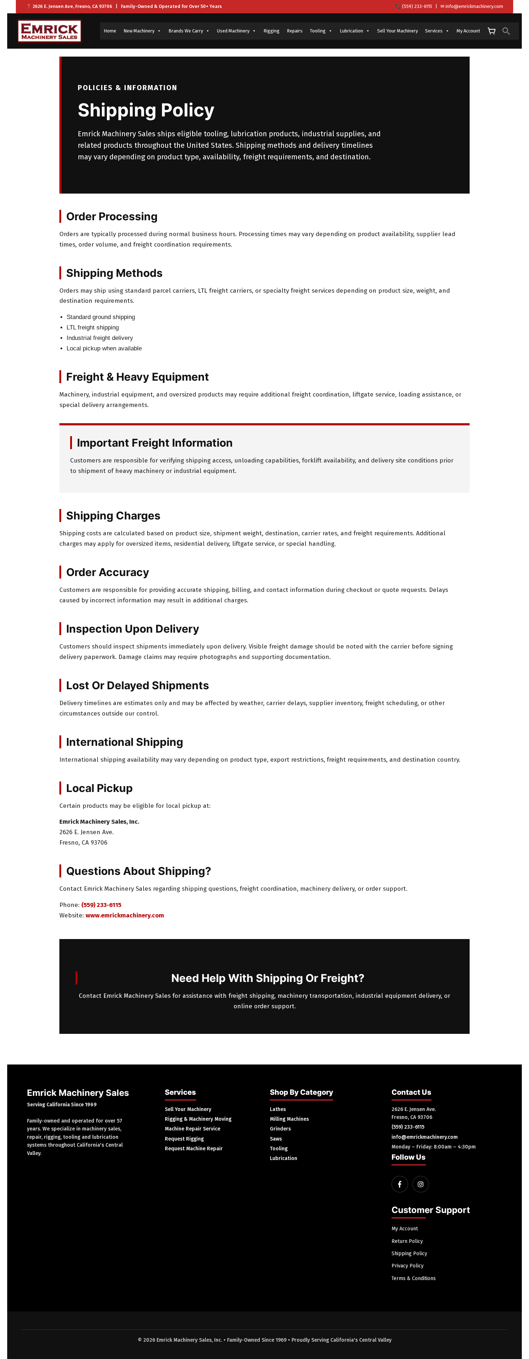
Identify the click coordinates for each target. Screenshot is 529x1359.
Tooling (318, 31)
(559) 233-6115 (417, 6)
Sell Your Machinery (397, 31)
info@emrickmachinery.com (474, 6)
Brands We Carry (185, 31)
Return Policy (407, 1241)
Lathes (278, 1109)
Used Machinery (233, 31)
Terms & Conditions (414, 1278)
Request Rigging (184, 1139)
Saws (276, 1139)
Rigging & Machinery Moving (198, 1119)
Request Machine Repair (194, 1149)
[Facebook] (400, 1184)
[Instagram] (420, 1184)
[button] (506, 31)
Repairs (295, 31)
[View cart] (491, 31)
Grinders (280, 1129)
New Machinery (138, 31)
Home (110, 31)
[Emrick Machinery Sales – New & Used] (49, 31)
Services (434, 31)
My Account (468, 31)
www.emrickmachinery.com (125, 915)
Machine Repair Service (192, 1129)
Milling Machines (289, 1119)
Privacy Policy (408, 1266)
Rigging (271, 31)
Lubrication (351, 31)
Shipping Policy (409, 1253)
